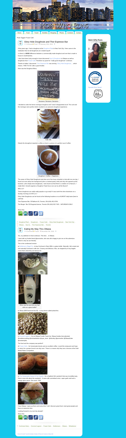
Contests (70, 33)
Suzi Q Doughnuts (55, 58)
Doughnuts (34, 222)
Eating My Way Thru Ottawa (37, 229)
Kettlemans (56, 426)
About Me (51, 434)
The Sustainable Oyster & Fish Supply (31, 376)
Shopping (53, 33)
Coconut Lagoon (24, 336)
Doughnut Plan (48, 48)
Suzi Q (28, 225)
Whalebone (72, 426)
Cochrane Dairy (24, 426)
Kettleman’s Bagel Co (26, 246)
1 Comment (29, 44)
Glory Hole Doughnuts (64, 63)
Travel (36, 33)
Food (28, 33)
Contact (78, 33)
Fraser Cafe (43, 222)
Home (19, 33)
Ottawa (21, 225)
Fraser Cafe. (32, 60)
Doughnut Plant (24, 222)
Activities (45, 33)
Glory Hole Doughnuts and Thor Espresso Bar (46, 42)
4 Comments (30, 231)
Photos (62, 33)
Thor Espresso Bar (43, 63)
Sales (36, 434)
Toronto (48, 225)
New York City (69, 222)
